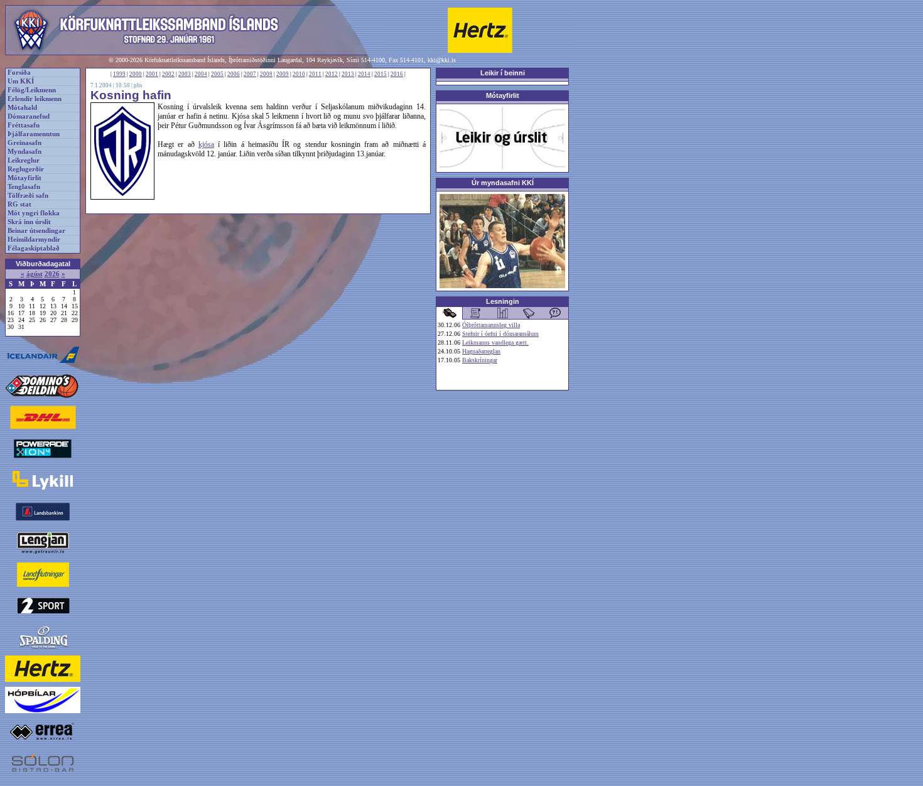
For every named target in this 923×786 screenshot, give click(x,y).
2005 (217, 74)
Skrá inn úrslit (29, 221)
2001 (152, 74)
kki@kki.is (442, 60)
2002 (168, 74)
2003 (184, 74)
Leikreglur (24, 160)
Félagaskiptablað (34, 248)
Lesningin (502, 301)
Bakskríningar (479, 360)
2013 (348, 74)
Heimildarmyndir (34, 239)
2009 (282, 74)
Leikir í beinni (502, 73)
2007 (250, 74)
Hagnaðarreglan (481, 351)
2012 (331, 74)
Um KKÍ (21, 81)
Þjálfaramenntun (34, 134)
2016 (397, 74)
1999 (119, 74)
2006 (233, 74)
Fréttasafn (24, 125)
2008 (266, 74)
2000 (135, 74)
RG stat (19, 204)
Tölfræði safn (28, 195)
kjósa (206, 144)
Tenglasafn (24, 186)
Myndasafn (24, 151)
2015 (380, 74)
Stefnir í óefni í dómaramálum (500, 333)
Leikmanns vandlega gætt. (495, 342)
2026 (52, 274)
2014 (364, 74)
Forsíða (19, 72)
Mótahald (22, 107)
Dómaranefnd (29, 116)
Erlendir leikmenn (35, 98)
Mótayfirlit (24, 178)
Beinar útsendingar (36, 230)
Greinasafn (24, 142)
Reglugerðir (26, 169)
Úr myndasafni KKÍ (503, 182)
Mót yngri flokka (34, 213)
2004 (201, 74)
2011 (315, 74)
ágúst (34, 274)
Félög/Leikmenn (32, 90)
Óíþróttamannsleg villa (491, 324)
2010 (299, 74)
